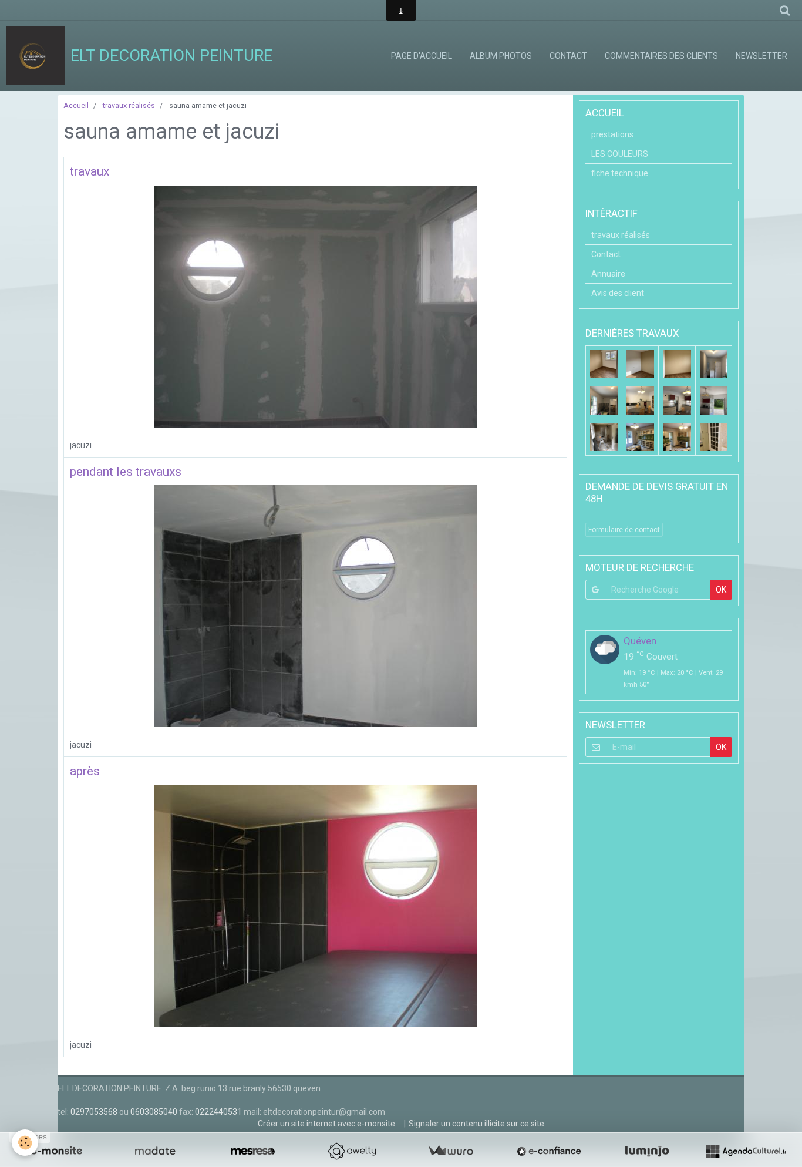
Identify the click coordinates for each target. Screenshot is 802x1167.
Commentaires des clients (661, 55)
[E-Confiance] (549, 1151)
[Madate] (155, 1151)
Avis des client (617, 293)
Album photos (501, 55)
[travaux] (315, 305)
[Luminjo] (647, 1151)
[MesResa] (253, 1151)
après (85, 771)
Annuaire (608, 273)
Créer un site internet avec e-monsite (326, 1123)
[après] (315, 905)
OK (721, 589)
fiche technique (619, 173)
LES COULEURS (619, 154)
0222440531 (218, 1111)
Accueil (76, 105)
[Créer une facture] (450, 1151)
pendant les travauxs (125, 472)
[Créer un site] (56, 1151)
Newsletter (761, 55)
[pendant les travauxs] (315, 605)
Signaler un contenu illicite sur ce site (476, 1123)
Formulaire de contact (624, 530)
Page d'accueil (421, 55)
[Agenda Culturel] (746, 1151)
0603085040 (153, 1111)
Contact (568, 55)
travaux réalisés (129, 105)
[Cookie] (25, 1142)
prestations (612, 134)
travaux (89, 171)
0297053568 (93, 1111)
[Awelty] (352, 1151)
